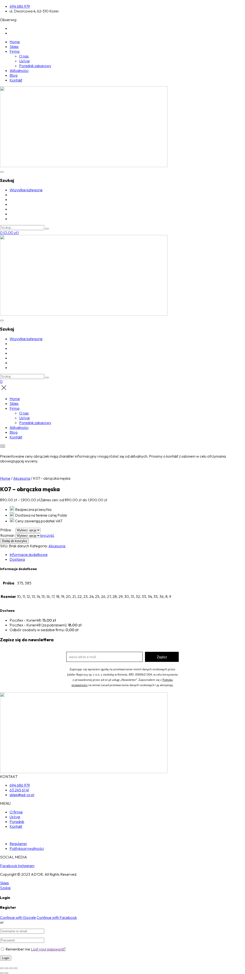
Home (5, 478)
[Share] (6, 968)
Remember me (18, 949)
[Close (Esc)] (2, 968)
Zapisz (162, 657)
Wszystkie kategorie (26, 189)
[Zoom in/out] (15, 968)
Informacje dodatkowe (29, 554)
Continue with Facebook (57, 917)
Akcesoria (21, 478)
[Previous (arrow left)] (2, 973)
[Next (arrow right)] (6, 973)
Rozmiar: (7, 535)
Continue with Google (18, 917)
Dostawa (17, 559)
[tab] (127, 554)
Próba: (5, 529)
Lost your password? (48, 949)
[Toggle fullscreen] (11, 968)
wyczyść (47, 535)
